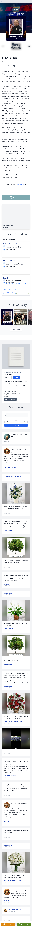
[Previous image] (3, 739)
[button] (16, 493)
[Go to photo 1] (15, 748)
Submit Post (16, 425)
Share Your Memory (10, 399)
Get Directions (9, 254)
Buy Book (16, 377)
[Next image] (29, 739)
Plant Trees (22, 254)
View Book (7, 377)
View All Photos (16, 329)
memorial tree (21, 184)
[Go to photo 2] (16, 748)
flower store (19, 187)
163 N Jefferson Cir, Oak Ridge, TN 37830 (16, 251)
